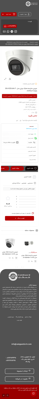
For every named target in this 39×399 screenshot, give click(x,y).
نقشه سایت (19, 320)
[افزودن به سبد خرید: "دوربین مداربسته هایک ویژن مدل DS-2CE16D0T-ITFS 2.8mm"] (35, 261)
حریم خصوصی (11, 317)
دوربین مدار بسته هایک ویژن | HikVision (17, 42)
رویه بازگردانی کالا (19, 317)
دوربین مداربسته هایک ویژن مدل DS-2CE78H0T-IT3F (10, 253)
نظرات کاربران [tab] (30, 168)
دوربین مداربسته (34, 42)
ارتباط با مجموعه (22, 371)
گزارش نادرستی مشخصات (28, 84)
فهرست (30, 21)
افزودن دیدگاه (21, 218)
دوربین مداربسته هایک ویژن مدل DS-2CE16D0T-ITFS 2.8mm (29, 257)
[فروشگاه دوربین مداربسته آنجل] (31, 4)
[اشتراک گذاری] (10, 79)
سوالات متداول (28, 317)
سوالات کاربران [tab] (15, 168)
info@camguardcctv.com (22, 344)
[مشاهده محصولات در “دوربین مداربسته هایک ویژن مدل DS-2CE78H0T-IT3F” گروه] (16, 257)
